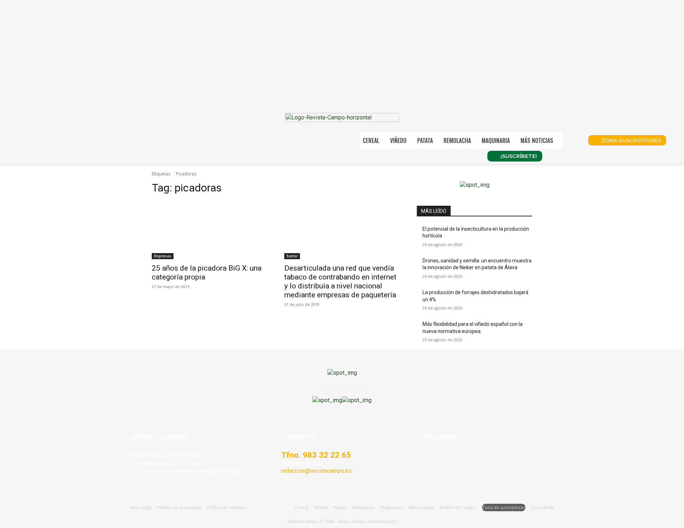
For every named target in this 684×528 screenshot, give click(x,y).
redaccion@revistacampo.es (316, 470)
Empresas (162, 255)
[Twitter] (484, 458)
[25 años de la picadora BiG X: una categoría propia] (209, 230)
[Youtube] (466, 458)
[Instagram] (449, 458)
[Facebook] (431, 458)
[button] (572, 140)
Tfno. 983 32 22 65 (316, 455)
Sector (292, 255)
